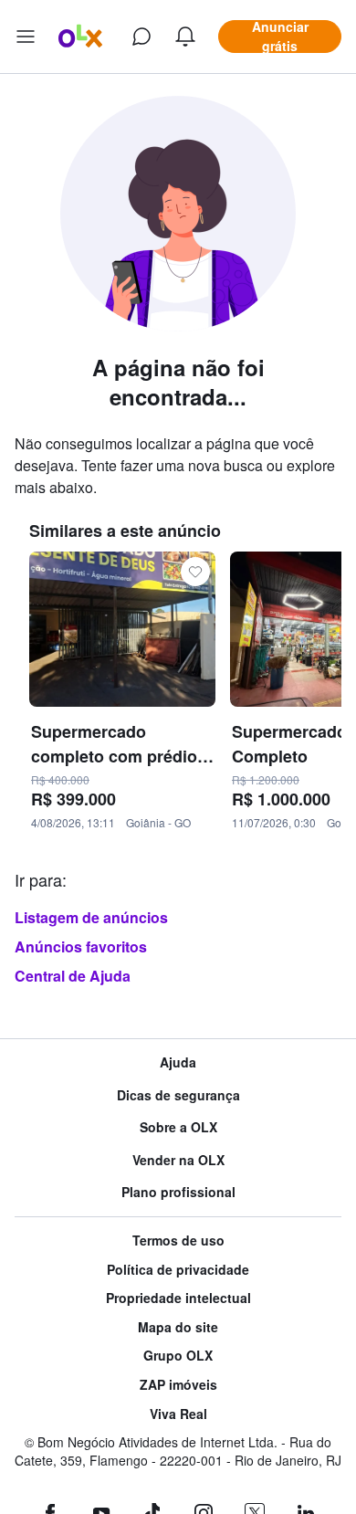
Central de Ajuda (73, 975)
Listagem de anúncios (91, 917)
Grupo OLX (178, 1355)
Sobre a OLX (178, 1127)
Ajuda (178, 1062)
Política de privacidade (178, 1269)
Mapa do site (178, 1327)
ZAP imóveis (178, 1384)
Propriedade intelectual (178, 1298)
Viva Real (178, 1414)
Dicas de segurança (178, 1095)
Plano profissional (178, 1192)
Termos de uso (178, 1240)
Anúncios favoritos (81, 946)
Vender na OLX (178, 1160)
